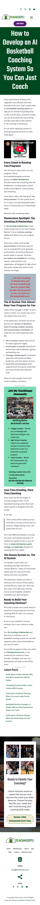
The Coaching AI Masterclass (17, 226)
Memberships (17, 849)
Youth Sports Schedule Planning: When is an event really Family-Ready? (18, 696)
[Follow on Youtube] (34, 9)
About (26, 849)
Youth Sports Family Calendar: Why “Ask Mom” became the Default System (19, 677)
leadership (19, 547)
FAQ (32, 849)
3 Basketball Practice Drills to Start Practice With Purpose (19, 687)
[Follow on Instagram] (30, 9)
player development (21, 179)
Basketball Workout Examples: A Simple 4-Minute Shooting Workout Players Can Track (19, 707)
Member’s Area (27, 852)
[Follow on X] (25, 9)
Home (8, 849)
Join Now (20, 23)
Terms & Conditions (18, 900)
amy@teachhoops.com (20, 869)
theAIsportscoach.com (15, 652)
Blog (10, 852)
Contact (16, 852)
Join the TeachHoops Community (20, 393)
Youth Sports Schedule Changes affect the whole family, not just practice (18, 718)
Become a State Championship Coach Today (20, 819)
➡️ (20, 287)
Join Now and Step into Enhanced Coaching (20, 482)
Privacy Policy (30, 900)
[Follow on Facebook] (21, 9)
